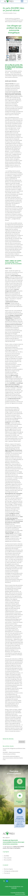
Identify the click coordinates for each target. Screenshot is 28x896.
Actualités (10, 13)
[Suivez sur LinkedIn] (7, 881)
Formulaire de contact (19, 802)
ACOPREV (6, 856)
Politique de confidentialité (11, 871)
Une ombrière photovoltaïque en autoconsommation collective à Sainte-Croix (13, 758)
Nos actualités (7, 860)
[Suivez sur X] (4, 881)
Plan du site (7, 873)
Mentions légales (8, 869)
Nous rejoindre (7, 858)
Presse (14, 13)
